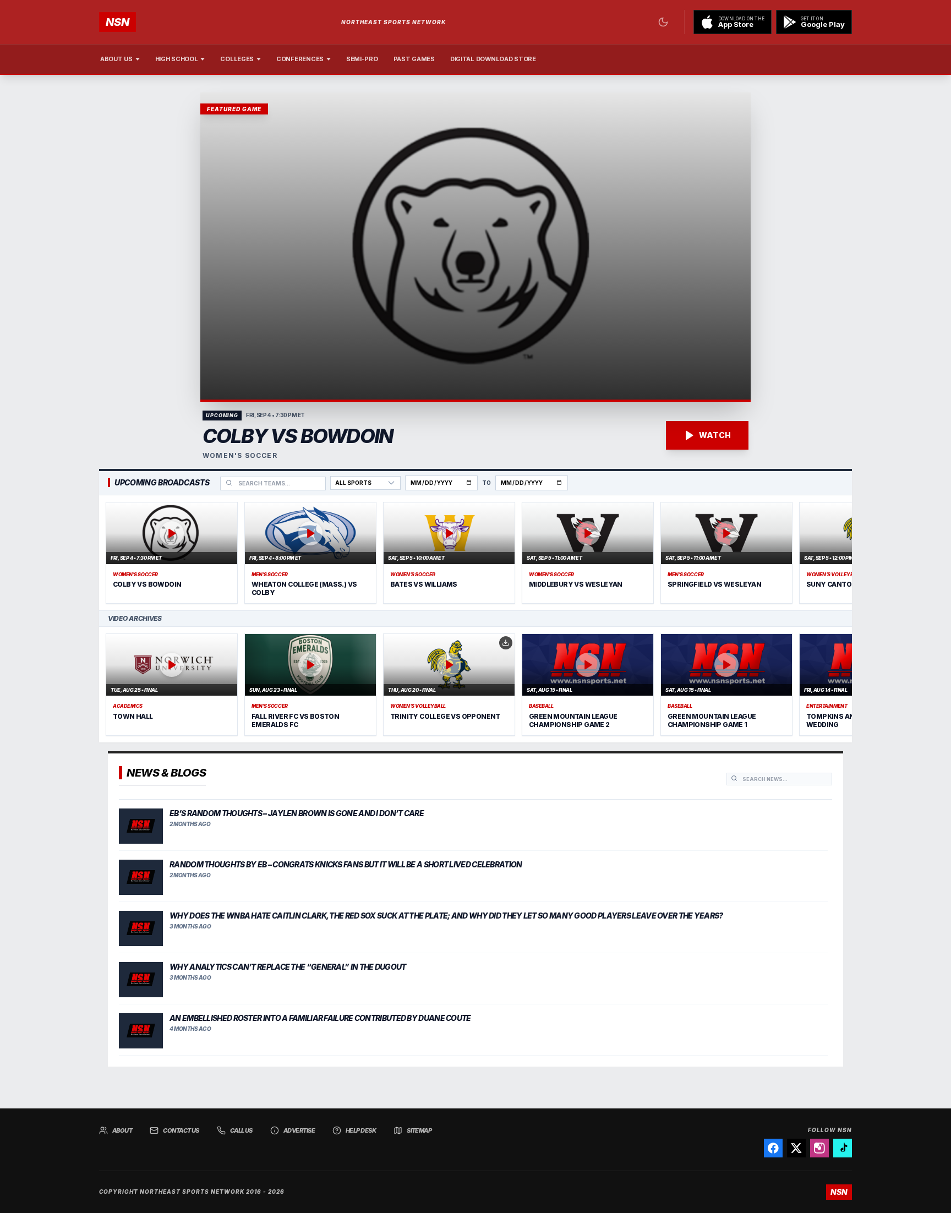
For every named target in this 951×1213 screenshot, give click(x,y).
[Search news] (734, 778)
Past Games (414, 59)
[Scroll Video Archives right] (841, 684)
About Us (116, 59)
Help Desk (361, 1130)
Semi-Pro (362, 59)
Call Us (241, 1130)
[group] (475, 553)
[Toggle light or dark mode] (663, 22)
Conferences (300, 59)
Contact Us (181, 1130)
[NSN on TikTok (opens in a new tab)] (842, 1148)
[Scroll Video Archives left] (110, 684)
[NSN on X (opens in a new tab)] (796, 1148)
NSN (117, 22)
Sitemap (419, 1130)
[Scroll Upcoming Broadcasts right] (841, 553)
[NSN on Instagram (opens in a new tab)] (819, 1148)
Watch (715, 435)
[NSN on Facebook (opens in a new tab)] (773, 1148)
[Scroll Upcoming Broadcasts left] (110, 553)
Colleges (237, 59)
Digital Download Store (493, 59)
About (122, 1130)
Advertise (299, 1130)
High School (176, 59)
